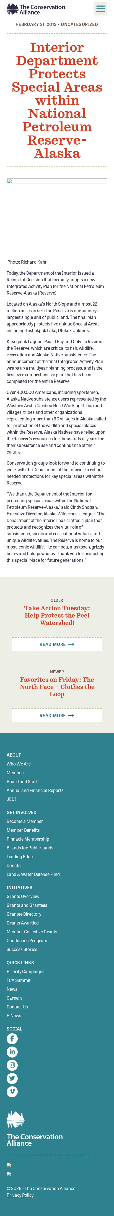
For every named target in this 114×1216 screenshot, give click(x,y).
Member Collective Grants (32, 931)
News (12, 989)
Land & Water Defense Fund (33, 874)
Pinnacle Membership (28, 839)
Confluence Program (27, 940)
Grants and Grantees (27, 905)
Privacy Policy (20, 1195)
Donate (13, 865)
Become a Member (25, 821)
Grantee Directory (24, 914)
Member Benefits (23, 830)
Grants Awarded (23, 923)
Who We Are (19, 764)
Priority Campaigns (26, 971)
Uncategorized (79, 24)
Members (16, 772)
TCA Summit (18, 980)
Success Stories (22, 949)
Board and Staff (22, 781)
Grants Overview (23, 896)
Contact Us (17, 1006)
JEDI (11, 799)
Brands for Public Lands (30, 847)
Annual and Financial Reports (35, 790)
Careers (14, 998)
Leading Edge (20, 856)
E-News (14, 1015)
